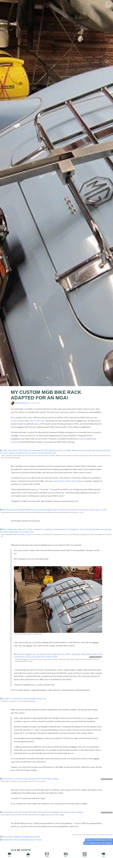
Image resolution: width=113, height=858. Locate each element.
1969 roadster (18, 421)
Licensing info (109, 834)
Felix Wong (22, 403)
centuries (82, 439)
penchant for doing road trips (66, 481)
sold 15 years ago (37, 421)
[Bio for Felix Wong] (13, 404)
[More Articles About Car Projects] (21, 840)
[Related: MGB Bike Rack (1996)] (20, 837)
